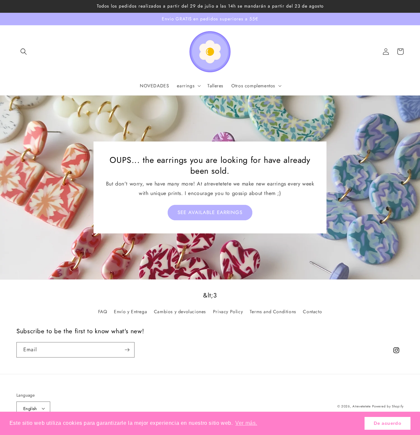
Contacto (312, 311)
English (30, 408)
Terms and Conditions (273, 311)
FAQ (102, 311)
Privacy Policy (228, 311)
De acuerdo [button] (387, 423)
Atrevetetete (361, 406)
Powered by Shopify (388, 406)
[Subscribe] (127, 350)
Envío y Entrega (130, 311)
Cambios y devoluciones (180, 311)
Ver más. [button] (246, 423)
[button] (23, 51)
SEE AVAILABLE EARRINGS (210, 212)
